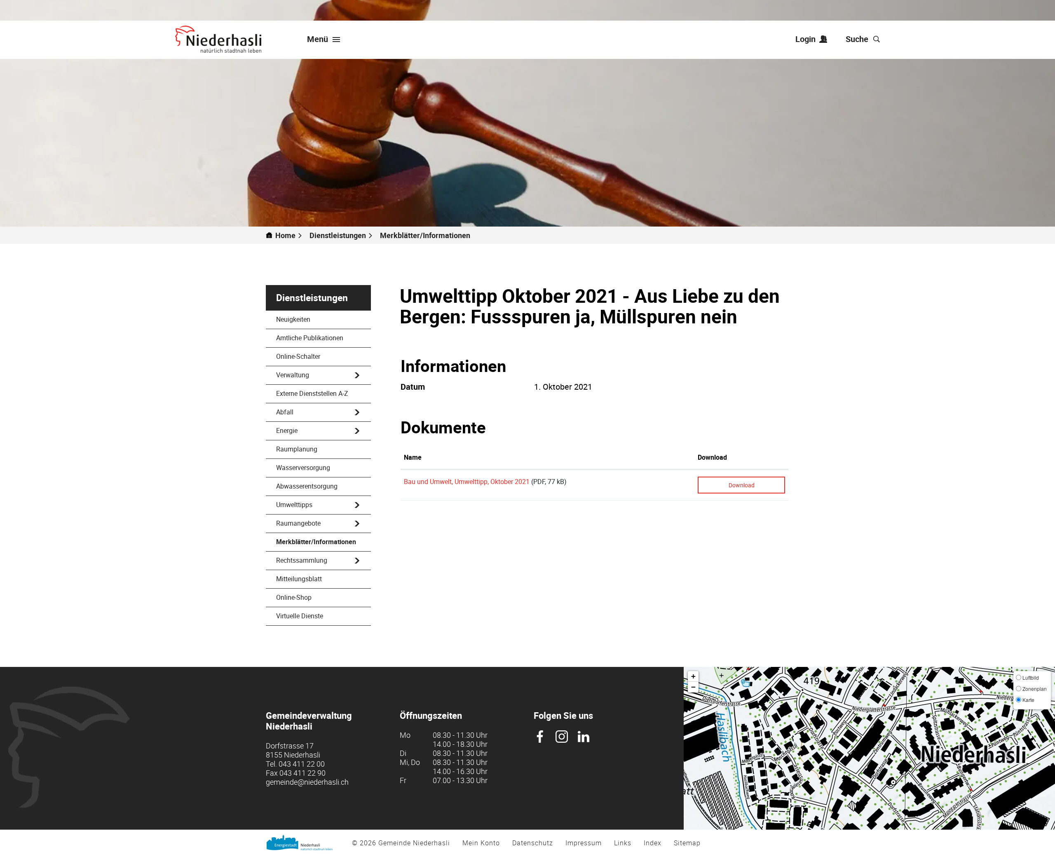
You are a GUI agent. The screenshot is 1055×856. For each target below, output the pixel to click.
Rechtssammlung (301, 560)
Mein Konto (481, 842)
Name (413, 457)
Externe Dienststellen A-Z (312, 393)
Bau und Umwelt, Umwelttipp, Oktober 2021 (467, 481)
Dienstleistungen (312, 297)
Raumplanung (296, 449)
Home (285, 235)
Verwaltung (292, 374)
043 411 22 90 (302, 773)
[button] (341, 235)
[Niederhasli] (218, 39)
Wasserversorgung (303, 467)
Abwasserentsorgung (307, 486)
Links (622, 842)
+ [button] (693, 676)
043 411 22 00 (302, 764)
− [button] (693, 687)
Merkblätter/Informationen (316, 544)
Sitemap (687, 842)
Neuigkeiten (293, 319)
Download (712, 457)
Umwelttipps (294, 504)
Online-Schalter (298, 356)
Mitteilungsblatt (299, 578)
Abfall (284, 411)
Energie (287, 430)
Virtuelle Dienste (299, 615)
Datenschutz (532, 842)
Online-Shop (294, 597)
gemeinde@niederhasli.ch (307, 782)
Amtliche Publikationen (309, 337)
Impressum (583, 842)
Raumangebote (298, 523)
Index (652, 842)
